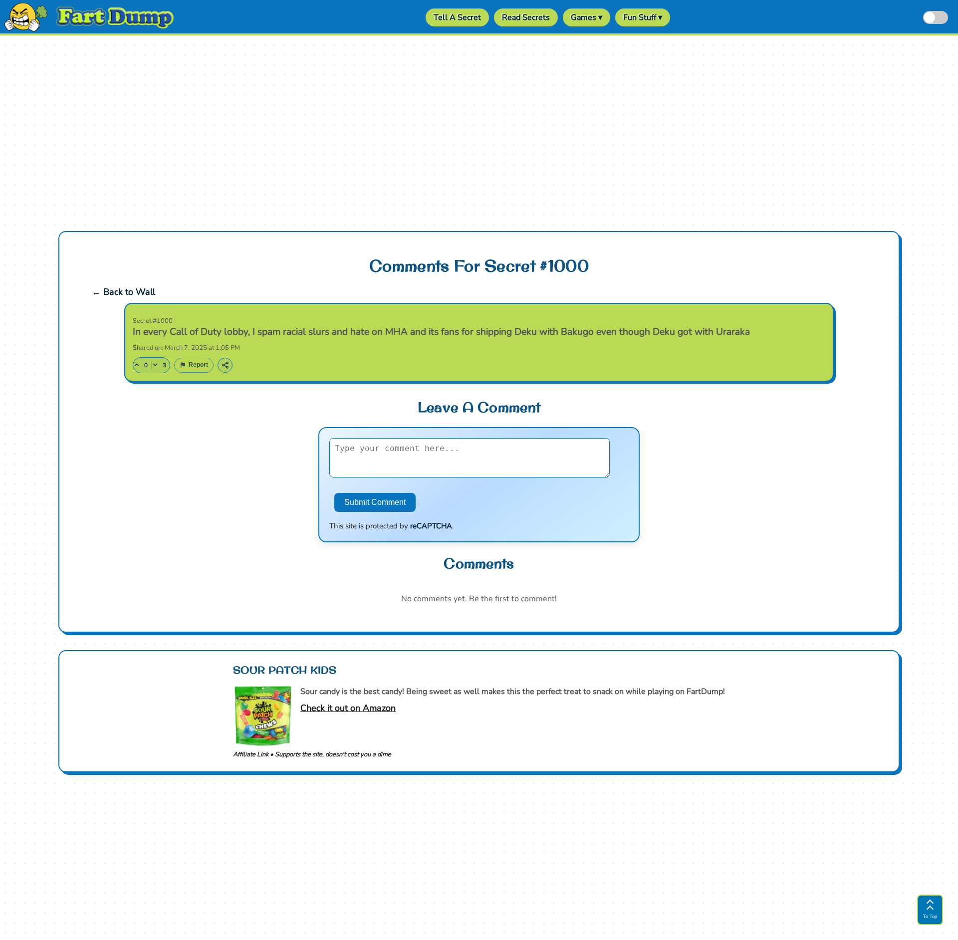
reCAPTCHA (431, 526)
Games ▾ (586, 17)
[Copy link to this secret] (225, 365)
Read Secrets (526, 17)
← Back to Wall (123, 292)
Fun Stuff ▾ (642, 17)
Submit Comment (375, 502)
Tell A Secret (457, 17)
